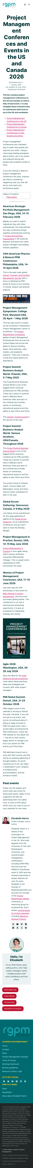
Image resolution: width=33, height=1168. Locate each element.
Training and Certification (16, 89)
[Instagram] (17, 1081)
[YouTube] (12, 1081)
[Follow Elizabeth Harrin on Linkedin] (26, 924)
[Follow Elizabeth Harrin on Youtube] (17, 924)
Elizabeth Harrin (16, 82)
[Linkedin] (21, 1081)
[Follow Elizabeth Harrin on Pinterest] (13, 928)
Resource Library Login (12, 1071)
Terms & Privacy (9, 1060)
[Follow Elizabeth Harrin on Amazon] (17, 928)
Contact (5, 1049)
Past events (12, 197)
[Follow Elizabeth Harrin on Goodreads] (21, 928)
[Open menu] (25, 4)
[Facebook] (4, 1081)
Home (4, 1046)
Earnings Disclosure (10, 1064)
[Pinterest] (25, 1081)
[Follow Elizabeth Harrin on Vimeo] (21, 924)
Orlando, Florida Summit (17, 417)
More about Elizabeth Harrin (14, 1096)
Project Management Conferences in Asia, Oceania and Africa (16, 133)
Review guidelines (10, 1068)
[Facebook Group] (8, 1081)
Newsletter (7, 1092)
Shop (4, 1053)
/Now (4, 1089)
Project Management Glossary (15, 1057)
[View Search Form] (29, 4)
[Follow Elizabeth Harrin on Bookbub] (26, 928)
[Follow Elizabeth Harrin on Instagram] (13, 924)
